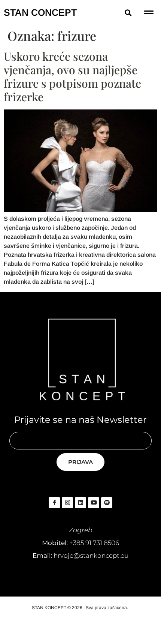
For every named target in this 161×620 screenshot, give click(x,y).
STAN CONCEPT (40, 12)
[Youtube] (93, 502)
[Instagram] (67, 502)
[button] (128, 12)
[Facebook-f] (54, 502)
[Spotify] (106, 502)
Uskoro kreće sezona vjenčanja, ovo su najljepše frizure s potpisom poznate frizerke (72, 76)
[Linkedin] (80, 502)
